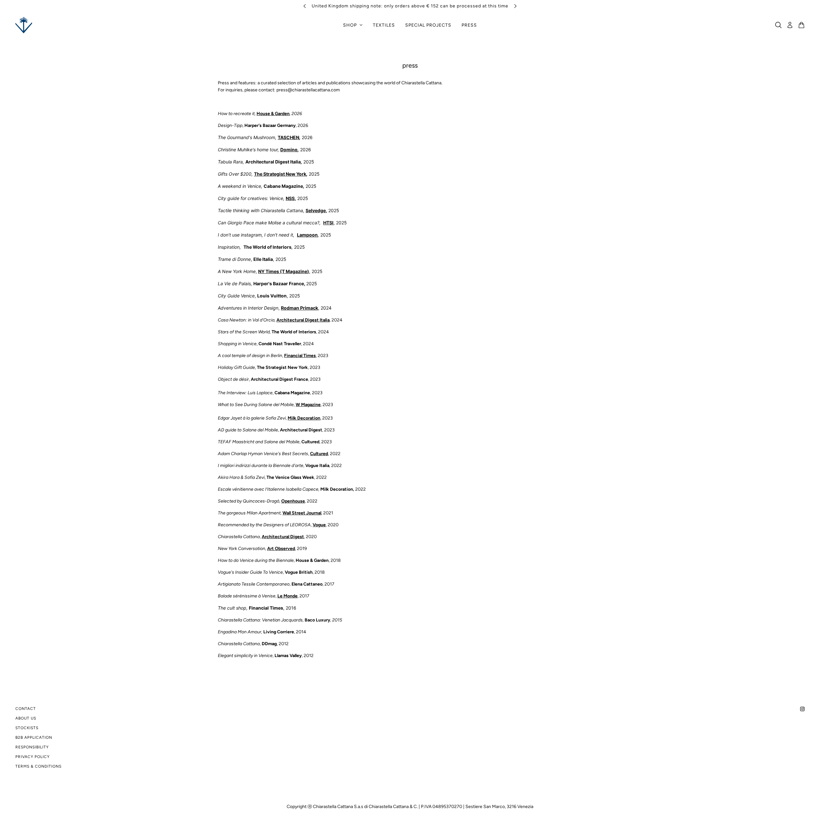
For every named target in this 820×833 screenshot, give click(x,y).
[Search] (778, 25)
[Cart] (801, 25)
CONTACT (25, 708)
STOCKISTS (26, 728)
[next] (515, 6)
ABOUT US (25, 718)
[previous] (304, 6)
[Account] (790, 25)
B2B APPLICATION (33, 737)
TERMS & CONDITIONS (38, 766)
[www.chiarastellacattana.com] (23, 25)
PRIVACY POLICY (32, 756)
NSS (290, 198)
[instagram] (802, 708)
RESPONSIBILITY (32, 747)
